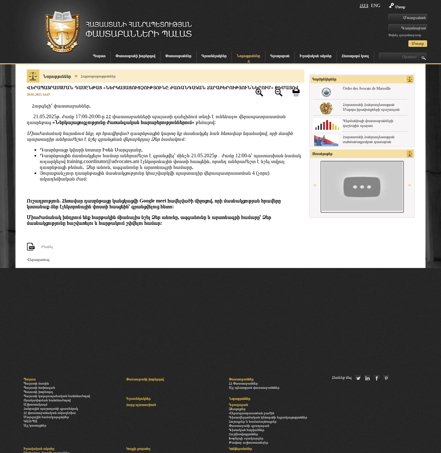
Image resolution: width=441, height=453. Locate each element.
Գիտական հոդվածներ (246, 430)
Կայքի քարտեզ (138, 448)
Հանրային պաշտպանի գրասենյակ (51, 408)
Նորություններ (248, 56)
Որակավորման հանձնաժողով (47, 400)
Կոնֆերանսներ (240, 448)
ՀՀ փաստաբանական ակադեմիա (50, 413)
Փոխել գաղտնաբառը (404, 35)
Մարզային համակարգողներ (46, 417)
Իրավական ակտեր (316, 56)
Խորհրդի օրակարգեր (246, 438)
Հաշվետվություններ (243, 434)
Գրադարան (280, 56)
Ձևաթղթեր (237, 409)
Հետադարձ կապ (355, 56)
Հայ (364, 5)
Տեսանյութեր (322, 153)
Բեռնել (47, 246)
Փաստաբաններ (178, 56)
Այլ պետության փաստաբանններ (254, 387)
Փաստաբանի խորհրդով (135, 56)
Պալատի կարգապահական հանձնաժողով (57, 396)
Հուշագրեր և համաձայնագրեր (253, 421)
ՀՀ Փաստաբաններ (243, 383)
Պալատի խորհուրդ (38, 392)
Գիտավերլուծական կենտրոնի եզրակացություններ (268, 417)
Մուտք (400, 7)
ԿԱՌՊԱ (30, 421)
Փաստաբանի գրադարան (249, 425)
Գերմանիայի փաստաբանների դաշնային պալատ (368, 123)
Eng (375, 5)
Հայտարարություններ (98, 76)
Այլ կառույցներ (35, 425)
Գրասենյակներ (214, 56)
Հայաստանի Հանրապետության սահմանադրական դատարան (369, 139)
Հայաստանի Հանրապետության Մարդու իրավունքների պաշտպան (371, 107)
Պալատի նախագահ (39, 387)
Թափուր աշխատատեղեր (248, 442)
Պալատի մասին (36, 383)
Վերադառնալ (38, 259)
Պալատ (99, 56)
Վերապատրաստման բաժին (251, 413)
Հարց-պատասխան (141, 405)
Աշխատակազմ (35, 404)
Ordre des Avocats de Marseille (367, 88)
